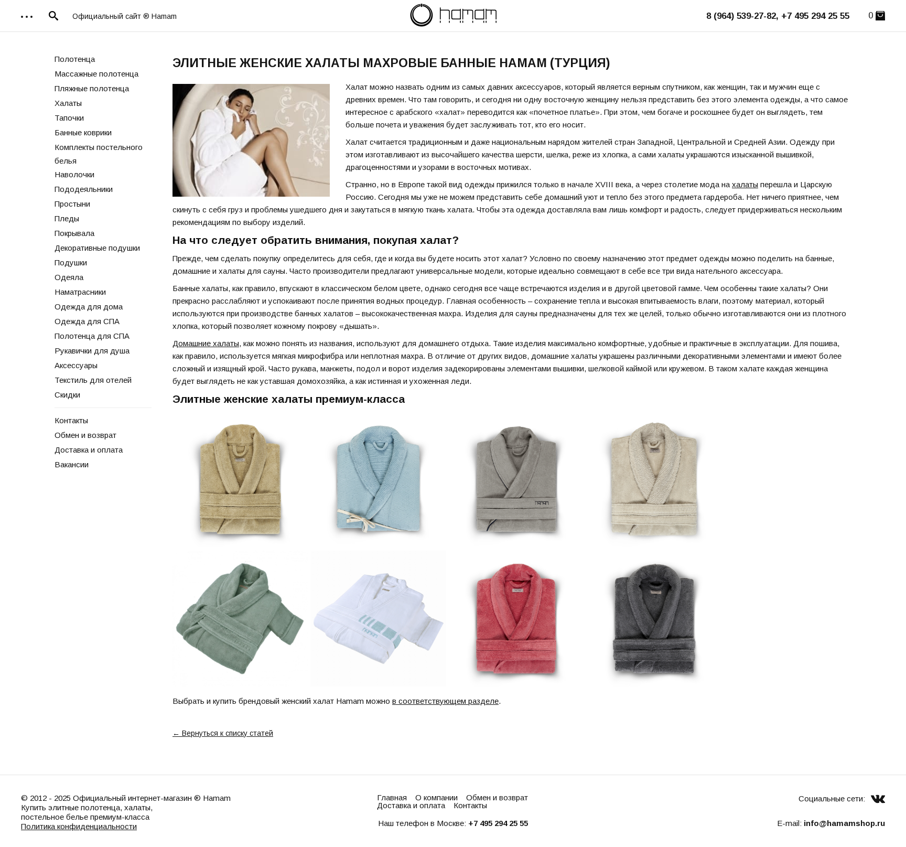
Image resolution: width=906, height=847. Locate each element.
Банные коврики (83, 132)
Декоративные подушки (97, 247)
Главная (392, 797)
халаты (745, 184)
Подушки (71, 262)
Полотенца (75, 59)
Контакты (71, 420)
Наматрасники (80, 291)
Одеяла (69, 277)
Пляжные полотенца (92, 88)
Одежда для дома (89, 306)
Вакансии (72, 464)
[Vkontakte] (878, 798)
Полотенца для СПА (92, 335)
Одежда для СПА (87, 321)
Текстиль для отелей (93, 380)
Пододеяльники (84, 189)
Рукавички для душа (92, 350)
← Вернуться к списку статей (222, 733)
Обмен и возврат (85, 435)
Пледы (67, 218)
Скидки (67, 394)
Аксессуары (76, 365)
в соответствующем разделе (445, 700)
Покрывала (74, 233)
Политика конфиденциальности (79, 826)
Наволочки (74, 174)
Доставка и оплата (89, 449)
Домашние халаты (205, 343)
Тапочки (69, 117)
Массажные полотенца (96, 73)
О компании (436, 797)
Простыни (72, 203)
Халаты (68, 103)
